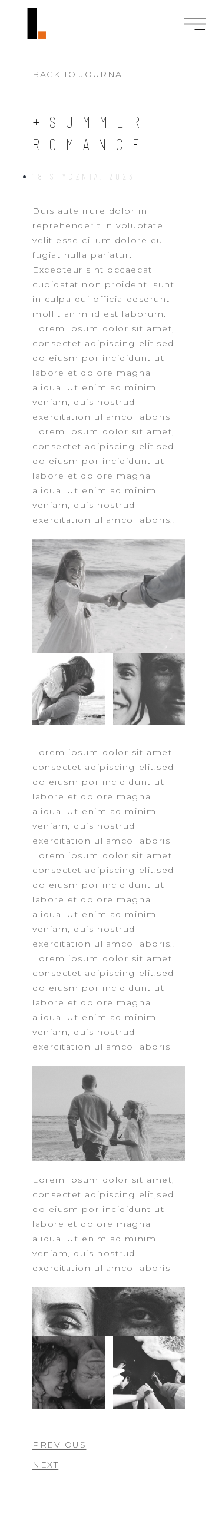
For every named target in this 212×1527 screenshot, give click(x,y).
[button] (80, 74)
